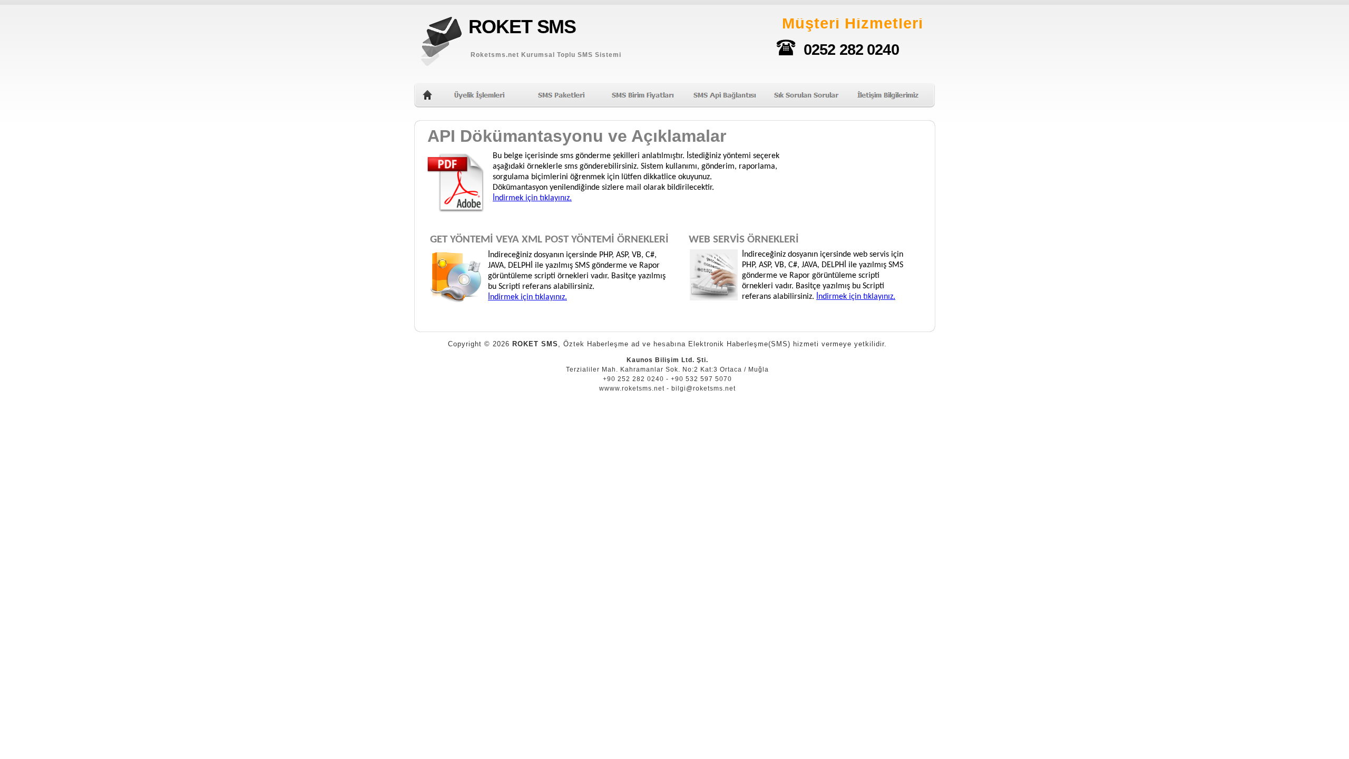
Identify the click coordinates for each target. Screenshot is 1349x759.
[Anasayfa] (427, 97)
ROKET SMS (522, 26)
